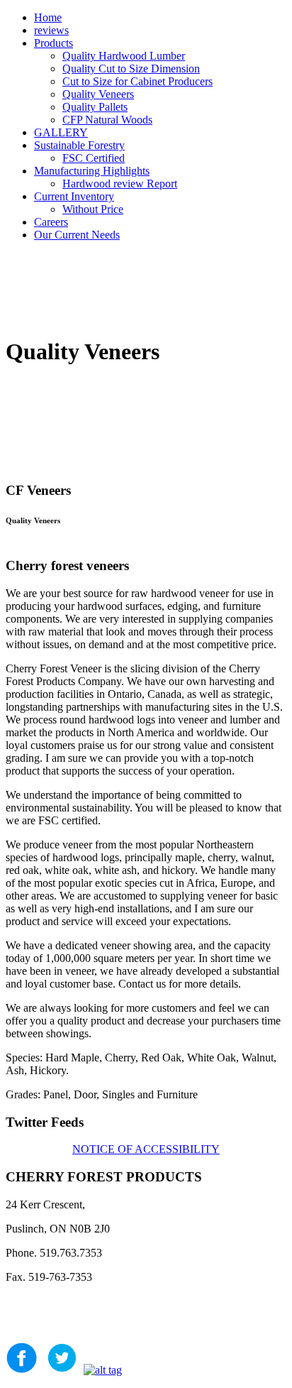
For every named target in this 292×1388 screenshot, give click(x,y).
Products (53, 43)
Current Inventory (74, 196)
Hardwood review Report (119, 183)
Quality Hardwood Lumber (123, 56)
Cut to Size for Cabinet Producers (137, 81)
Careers (51, 222)
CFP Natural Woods (107, 120)
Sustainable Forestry (79, 145)
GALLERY (61, 132)
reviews (51, 30)
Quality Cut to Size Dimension (131, 68)
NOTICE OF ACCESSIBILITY (146, 1149)
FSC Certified (93, 158)
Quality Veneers (98, 94)
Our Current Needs (77, 235)
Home (48, 17)
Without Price (92, 209)
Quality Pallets (95, 107)
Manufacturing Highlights (92, 171)
